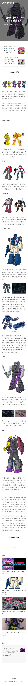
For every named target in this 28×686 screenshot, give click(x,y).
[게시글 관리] (10, 548)
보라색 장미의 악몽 (8, 3)
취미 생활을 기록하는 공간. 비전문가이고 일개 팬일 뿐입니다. (10, 651)
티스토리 (14, 678)
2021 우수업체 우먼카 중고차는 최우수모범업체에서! (9, 48)
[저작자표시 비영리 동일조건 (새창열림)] (20, 548)
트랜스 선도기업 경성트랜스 (9, 60)
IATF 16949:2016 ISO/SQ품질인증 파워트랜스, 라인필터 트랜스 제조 (9, 62)
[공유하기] (8, 548)
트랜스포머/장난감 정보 (19, 24)
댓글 (3, 643)
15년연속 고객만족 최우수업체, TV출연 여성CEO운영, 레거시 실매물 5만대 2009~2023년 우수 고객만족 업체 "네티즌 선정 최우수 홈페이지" (9, 51)
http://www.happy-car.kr (10, 46)
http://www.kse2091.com (10, 57)
